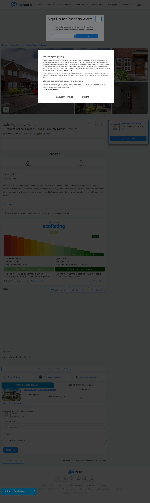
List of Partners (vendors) (50, 89)
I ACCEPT (85, 97)
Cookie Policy (68, 70)
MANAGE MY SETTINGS (64, 97)
